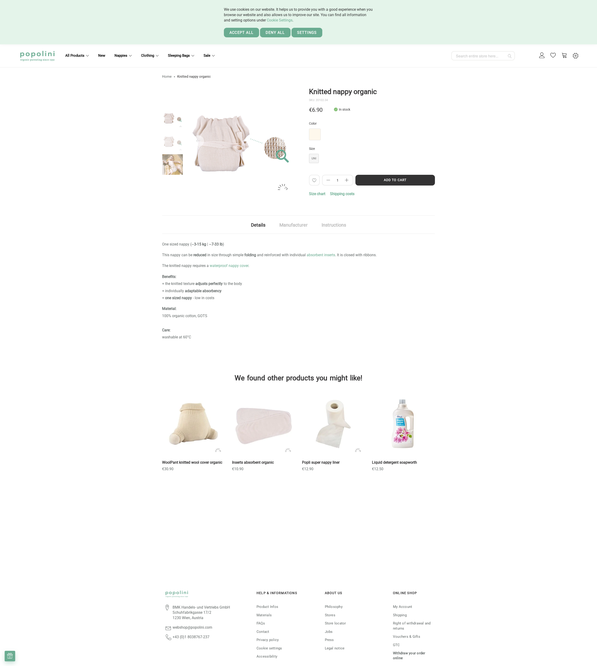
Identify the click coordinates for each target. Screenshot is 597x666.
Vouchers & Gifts (406, 636)
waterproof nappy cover (229, 265)
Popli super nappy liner (321, 462)
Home (167, 76)
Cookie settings (269, 648)
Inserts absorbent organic (253, 462)
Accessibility (267, 656)
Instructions (334, 225)
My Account (402, 607)
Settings (307, 32)
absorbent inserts (321, 255)
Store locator (335, 623)
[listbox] (372, 136)
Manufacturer (293, 225)
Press (329, 640)
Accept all (241, 32)
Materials (264, 615)
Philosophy (334, 607)
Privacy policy (268, 640)
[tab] (258, 225)
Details (258, 225)
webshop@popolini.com (192, 627)
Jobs (329, 632)
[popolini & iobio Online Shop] (37, 55)
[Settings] (575, 56)
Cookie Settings (279, 20)
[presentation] (198, 141)
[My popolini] (542, 56)
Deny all (275, 32)
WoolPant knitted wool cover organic (192, 462)
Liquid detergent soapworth (394, 462)
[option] (172, 118)
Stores (330, 615)
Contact (263, 632)
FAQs (261, 623)
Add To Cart (395, 180)
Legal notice (335, 648)
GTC (396, 645)
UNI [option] (314, 158)
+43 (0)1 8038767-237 (191, 637)
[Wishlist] (553, 56)
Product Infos (267, 607)
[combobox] (483, 55)
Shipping (400, 615)
